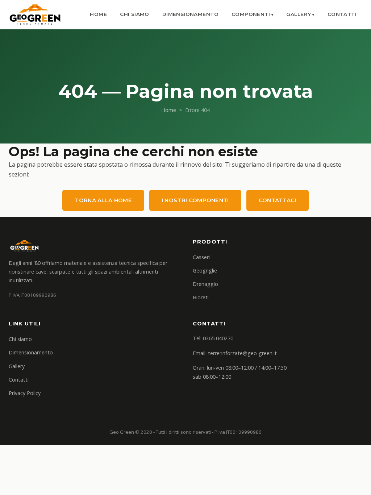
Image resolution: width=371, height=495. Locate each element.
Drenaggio (205, 283)
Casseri (201, 257)
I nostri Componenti (195, 200)
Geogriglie (205, 270)
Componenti (251, 14)
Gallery (298, 14)
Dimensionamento (190, 14)
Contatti (342, 14)
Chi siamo (134, 14)
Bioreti (201, 297)
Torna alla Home (103, 200)
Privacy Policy (25, 393)
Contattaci (277, 200)
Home (98, 14)
